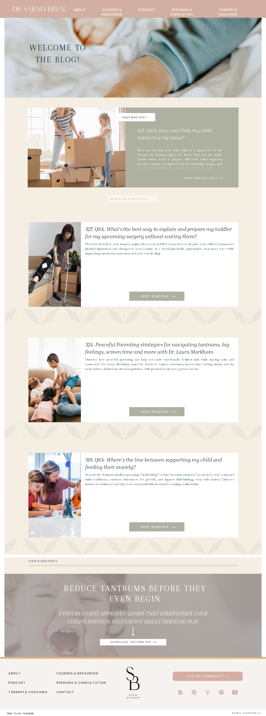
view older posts (43, 561)
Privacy (17, 713)
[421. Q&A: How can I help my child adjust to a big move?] (181, 147)
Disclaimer (28, 713)
